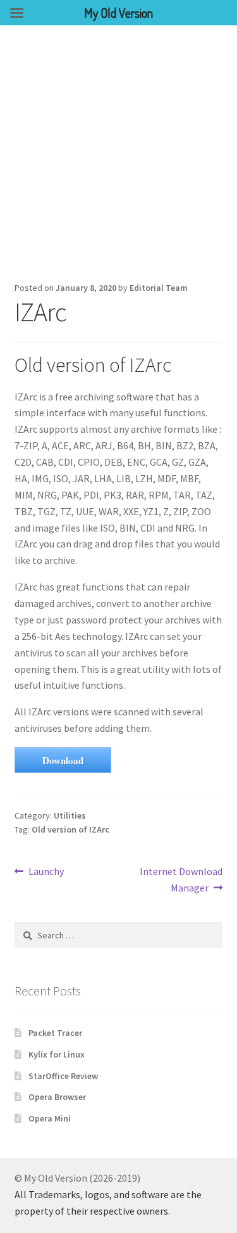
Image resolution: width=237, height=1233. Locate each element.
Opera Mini (49, 1118)
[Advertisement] (118, 150)
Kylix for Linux (56, 1054)
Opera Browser (57, 1096)
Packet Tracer (55, 1032)
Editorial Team (159, 287)
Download (62, 760)
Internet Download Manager (180, 879)
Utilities (70, 815)
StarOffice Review (63, 1076)
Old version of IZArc (70, 829)
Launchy (46, 872)
